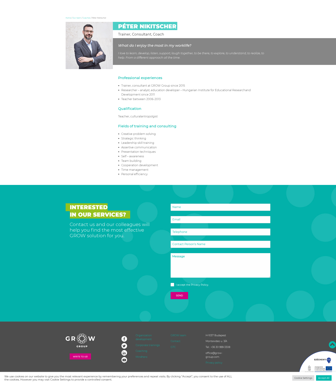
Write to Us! (80, 356)
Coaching (141, 351)
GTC (173, 347)
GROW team (178, 335)
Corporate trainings (148, 345)
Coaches (86, 18)
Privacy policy (214, 362)
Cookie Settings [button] (303, 377)
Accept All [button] (324, 377)
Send (179, 295)
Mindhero (141, 356)
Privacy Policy (199, 284)
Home (68, 18)
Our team (77, 18)
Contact (175, 341)
